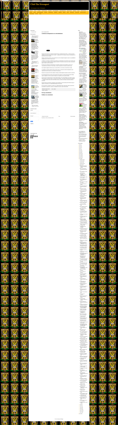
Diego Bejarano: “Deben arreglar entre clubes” (83, 341)
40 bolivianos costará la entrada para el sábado (83, 379)
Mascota (64, 12)
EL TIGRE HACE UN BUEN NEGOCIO (83, 282)
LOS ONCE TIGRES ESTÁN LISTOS (83, 352)
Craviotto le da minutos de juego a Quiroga (83, 224)
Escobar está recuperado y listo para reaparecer (83, 222)
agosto (81, 164)
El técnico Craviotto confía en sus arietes (83, 177)
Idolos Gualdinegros (40, 12)
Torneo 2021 (72, 12)
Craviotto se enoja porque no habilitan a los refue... (83, 217)
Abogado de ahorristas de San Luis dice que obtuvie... (83, 296)
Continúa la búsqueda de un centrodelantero (83, 381)
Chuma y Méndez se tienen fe (83, 272)
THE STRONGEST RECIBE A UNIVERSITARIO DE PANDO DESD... (83, 174)
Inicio (59, 116)
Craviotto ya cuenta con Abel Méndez (83, 196)
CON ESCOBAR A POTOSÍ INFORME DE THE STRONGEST (84, 254)
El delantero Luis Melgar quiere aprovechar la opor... (83, 354)
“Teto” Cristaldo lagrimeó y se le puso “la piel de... (83, 332)
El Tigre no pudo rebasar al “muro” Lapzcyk (83, 203)
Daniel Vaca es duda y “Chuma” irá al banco (83, 189)
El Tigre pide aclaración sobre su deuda (83, 194)
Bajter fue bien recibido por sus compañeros (83, 314)
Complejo (39, 10)
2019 (80, 152)
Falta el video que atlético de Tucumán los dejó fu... (83, 139)
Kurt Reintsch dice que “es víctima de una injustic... (83, 229)
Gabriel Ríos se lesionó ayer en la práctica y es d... (83, 238)
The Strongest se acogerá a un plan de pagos (83, 234)
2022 (80, 148)
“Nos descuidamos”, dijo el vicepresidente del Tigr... (83, 394)
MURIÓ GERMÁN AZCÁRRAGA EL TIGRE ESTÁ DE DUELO (83, 268)
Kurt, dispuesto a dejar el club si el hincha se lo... (83, 247)
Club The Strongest (39, 4)
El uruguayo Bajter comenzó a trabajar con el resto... (83, 299)
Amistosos (31, 10)
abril (80, 408)
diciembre (81, 159)
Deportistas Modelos (82, 84)
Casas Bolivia (81, 122)
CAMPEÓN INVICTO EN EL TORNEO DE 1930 (37, 97)
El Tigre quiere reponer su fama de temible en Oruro (83, 287)
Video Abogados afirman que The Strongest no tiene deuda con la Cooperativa (35, 71)
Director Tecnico (69, 10)
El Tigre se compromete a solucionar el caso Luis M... (83, 361)
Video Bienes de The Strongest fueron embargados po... (83, 257)
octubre (81, 162)
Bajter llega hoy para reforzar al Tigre (83, 330)
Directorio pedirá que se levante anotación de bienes (83, 276)
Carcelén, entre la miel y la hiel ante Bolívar (37, 86)
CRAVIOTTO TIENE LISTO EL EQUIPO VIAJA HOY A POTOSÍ (83, 220)
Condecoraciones (44, 10)
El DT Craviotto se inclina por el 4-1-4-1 (83, 172)
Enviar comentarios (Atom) (50, 117)
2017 (80, 154)
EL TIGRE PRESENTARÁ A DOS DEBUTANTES (84, 345)
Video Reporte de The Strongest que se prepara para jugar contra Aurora (35, 62)
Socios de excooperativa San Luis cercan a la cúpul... (83, 364)
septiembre (81, 163)
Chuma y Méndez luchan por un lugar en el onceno (83, 180)
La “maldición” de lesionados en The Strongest (83, 226)
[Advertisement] (58, 22)
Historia (35, 12)
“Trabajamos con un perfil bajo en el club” (83, 383)
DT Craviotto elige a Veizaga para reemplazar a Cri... (83, 312)
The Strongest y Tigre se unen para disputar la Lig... (83, 212)
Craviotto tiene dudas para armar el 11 (83, 251)
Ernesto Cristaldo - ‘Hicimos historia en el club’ (83, 327)
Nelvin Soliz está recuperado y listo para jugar (83, 371)
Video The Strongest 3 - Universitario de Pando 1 (83, 169)
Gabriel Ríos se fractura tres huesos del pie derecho (83, 231)
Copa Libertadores (55, 10)
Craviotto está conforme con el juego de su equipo (83, 191)
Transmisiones (32, 13)
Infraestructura (50, 12)
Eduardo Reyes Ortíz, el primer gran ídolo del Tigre (37, 52)
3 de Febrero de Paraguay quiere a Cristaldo (83, 337)
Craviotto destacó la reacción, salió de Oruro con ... (83, 279)
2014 (80, 158)
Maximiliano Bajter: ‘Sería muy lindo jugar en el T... (84, 339)
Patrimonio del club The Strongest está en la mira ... (83, 290)
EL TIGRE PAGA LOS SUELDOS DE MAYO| (83, 396)
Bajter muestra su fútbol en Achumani (83, 265)
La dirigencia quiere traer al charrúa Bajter (83, 366)
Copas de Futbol (81, 114)
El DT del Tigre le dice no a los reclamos (83, 400)
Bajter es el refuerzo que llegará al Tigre (83, 350)
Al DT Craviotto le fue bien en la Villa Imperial (83, 207)
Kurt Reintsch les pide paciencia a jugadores (83, 236)
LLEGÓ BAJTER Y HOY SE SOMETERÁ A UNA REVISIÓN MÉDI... (83, 325)
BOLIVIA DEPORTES (82, 48)
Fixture (78, 10)
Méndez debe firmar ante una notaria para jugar (83, 263)
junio (80, 405)
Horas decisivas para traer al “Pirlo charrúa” (83, 343)
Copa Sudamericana (63, 10)
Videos (40, 13)
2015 (80, 157)
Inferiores (45, 12)
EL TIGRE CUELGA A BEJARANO (83, 358)
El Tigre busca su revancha (82, 294)
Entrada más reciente (45, 116)
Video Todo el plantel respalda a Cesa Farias (35, 106)
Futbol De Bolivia (81, 40)
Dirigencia (74, 10)
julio (80, 404)
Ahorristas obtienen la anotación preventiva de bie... (83, 302)
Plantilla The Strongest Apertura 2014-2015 (83, 309)
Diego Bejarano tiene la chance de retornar (83, 320)
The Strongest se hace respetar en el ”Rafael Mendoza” (83, 334)
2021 (80, 149)
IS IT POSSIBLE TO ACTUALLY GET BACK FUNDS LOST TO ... (82, 132)
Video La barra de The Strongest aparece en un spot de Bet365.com (34, 36)
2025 (80, 144)
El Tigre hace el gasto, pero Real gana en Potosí (83, 198)
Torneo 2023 (77, 12)
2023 (80, 147)
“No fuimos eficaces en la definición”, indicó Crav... (84, 201)
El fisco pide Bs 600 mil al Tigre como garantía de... (83, 187)
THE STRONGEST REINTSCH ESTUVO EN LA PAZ (84, 373)
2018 (80, 153)
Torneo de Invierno (83, 12)
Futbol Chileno (81, 102)
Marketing (60, 12)
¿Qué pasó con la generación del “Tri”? (36, 76)
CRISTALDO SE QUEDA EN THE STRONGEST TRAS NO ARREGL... (83, 307)
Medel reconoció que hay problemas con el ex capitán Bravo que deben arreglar (83, 106)
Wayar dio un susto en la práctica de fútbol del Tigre (83, 347)
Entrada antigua (72, 116)
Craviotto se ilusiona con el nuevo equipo (84, 322)
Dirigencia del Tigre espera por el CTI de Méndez (84, 356)
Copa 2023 (49, 10)
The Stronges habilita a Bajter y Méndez (83, 274)
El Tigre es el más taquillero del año (82, 385)
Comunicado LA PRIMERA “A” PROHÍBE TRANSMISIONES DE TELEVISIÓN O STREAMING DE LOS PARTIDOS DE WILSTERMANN (83, 64)
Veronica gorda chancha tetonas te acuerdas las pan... (82, 136)
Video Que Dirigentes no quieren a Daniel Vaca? (34, 66)
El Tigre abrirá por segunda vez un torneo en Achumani (83, 387)
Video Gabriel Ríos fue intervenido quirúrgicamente (83, 209)
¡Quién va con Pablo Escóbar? (83, 270)
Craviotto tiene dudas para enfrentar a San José (83, 304)
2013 (80, 413)
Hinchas (31, 12)
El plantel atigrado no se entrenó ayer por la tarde (83, 398)
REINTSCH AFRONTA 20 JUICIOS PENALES (83, 318)
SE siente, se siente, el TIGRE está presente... (82, 140)
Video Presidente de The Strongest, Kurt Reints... (83, 245)
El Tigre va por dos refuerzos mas (82, 389)
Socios (68, 12)
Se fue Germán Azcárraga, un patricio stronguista (83, 259)
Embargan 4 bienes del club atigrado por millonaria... (83, 284)
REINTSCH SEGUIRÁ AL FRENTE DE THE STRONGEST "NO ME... (83, 243)
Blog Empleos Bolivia (82, 73)
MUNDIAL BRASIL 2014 (82, 92)
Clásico (35, 10)
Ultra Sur (36, 13)
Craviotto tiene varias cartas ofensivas (83, 316)
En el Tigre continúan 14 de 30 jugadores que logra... (83, 376)
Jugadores (55, 12)
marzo (81, 409)
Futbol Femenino (83, 10)
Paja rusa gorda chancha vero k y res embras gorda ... (83, 134)
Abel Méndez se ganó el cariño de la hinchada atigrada (83, 166)
